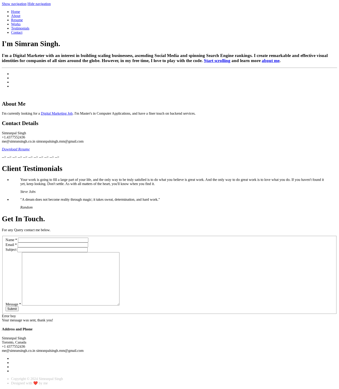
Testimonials (20, 28)
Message (13, 304)
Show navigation (14, 4)
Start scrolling (217, 60)
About (15, 16)
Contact (16, 32)
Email (11, 245)
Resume (17, 20)
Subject (11, 249)
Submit (12, 309)
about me (271, 60)
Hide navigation (39, 4)
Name (11, 240)
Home (15, 12)
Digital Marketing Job (57, 113)
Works (16, 24)
